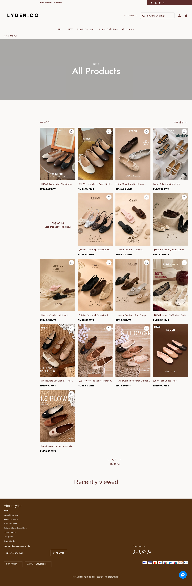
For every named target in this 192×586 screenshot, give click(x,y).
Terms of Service (9, 541)
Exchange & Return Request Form (15, 528)
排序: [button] (179, 122)
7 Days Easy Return (10, 524)
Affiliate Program (10, 532)
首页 (6, 35)
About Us (7, 511)
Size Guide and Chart (11, 515)
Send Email (58, 552)
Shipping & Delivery (11, 519)
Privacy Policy (9, 537)
